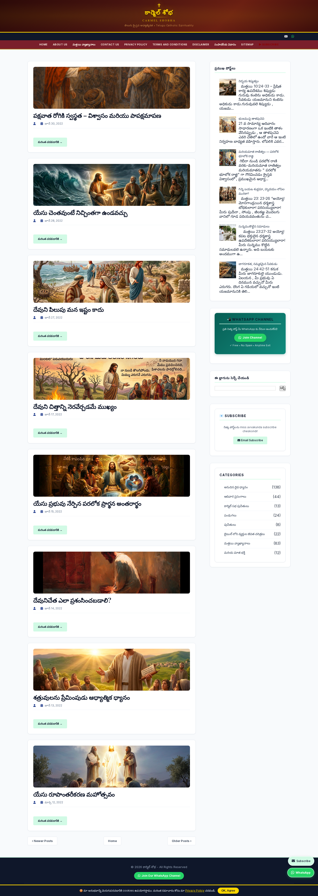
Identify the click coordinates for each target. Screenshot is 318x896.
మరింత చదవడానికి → (50, 142)
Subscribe (303, 861)
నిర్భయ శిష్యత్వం (249, 81)
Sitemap (247, 44)
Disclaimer (201, 44)
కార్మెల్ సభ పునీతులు (236, 506)
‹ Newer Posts (42, 841)
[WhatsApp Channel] (292, 36)
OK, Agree (228, 890)
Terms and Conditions (169, 44)
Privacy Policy (194, 890)
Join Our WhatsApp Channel (161, 875)
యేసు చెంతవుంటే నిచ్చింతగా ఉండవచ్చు (80, 212)
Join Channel (252, 337)
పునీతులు (230, 524)
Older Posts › (181, 841)
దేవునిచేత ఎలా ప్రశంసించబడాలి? (72, 600)
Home (43, 44)
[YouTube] (286, 36)
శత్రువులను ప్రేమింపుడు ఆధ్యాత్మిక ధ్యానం (81, 697)
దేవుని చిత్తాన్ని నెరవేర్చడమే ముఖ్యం (75, 406)
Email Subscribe (251, 440)
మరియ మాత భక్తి (234, 552)
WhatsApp (303, 872)
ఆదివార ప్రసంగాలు (235, 496)
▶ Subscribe (269, 44)
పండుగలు (230, 515)
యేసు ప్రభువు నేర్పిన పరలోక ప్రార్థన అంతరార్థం (87, 503)
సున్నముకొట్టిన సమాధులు (254, 226)
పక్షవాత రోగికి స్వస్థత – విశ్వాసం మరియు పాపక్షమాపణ (97, 115)
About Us (60, 44)
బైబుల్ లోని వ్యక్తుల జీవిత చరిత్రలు (244, 534)
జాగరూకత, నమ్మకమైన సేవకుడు (258, 264)
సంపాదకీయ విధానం (225, 44)
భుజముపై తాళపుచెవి (251, 118)
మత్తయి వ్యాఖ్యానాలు (84, 44)
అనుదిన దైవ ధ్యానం (236, 487)
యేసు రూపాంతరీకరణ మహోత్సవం (74, 794)
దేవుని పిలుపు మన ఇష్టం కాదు (68, 309)
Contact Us (110, 44)
